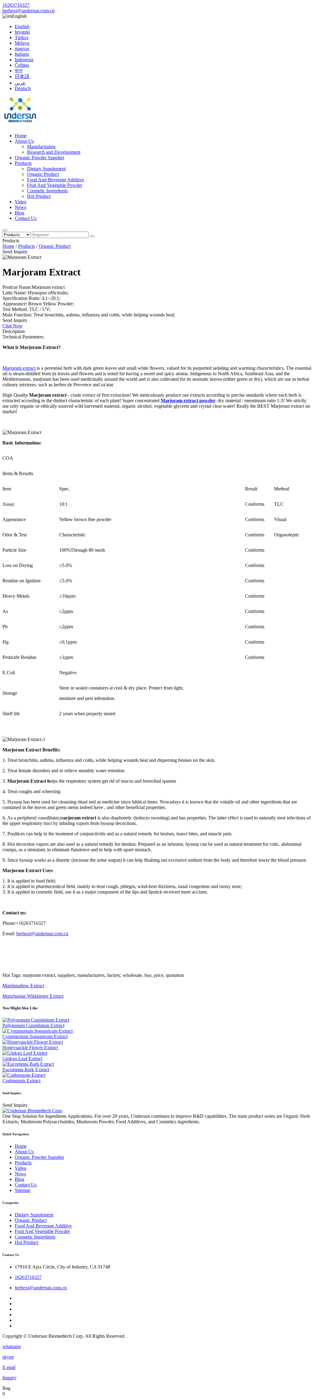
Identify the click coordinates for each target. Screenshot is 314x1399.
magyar (22, 48)
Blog (19, 212)
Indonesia (24, 59)
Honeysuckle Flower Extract (30, 1047)
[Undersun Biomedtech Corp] (19, 125)
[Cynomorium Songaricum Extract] (37, 1031)
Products (23, 163)
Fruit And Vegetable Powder (54, 185)
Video (20, 201)
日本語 (22, 76)
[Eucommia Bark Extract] (28, 1064)
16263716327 (15, 5)
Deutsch (23, 88)
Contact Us (25, 218)
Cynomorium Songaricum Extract (35, 1036)
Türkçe (22, 37)
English (22, 26)
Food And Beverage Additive (55, 179)
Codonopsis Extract (21, 1080)
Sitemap (22, 1190)
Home (21, 135)
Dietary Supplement (46, 168)
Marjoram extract (19, 368)
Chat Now (12, 325)
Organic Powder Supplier (39, 157)
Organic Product (43, 174)
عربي (20, 82)
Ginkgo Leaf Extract (22, 1058)
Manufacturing (41, 146)
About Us (24, 141)
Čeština (22, 65)
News (20, 207)
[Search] (4, 230)
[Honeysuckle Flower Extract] (32, 1042)
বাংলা (18, 70)
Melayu (22, 43)
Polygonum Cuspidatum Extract (33, 1025)
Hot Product (39, 196)
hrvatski (22, 32)
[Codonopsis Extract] (23, 1075)
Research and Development (53, 152)
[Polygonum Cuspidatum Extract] (35, 1020)
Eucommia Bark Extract (25, 1069)
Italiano (22, 54)
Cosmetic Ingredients (47, 190)
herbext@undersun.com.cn (28, 10)
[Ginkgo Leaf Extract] (24, 1053)
